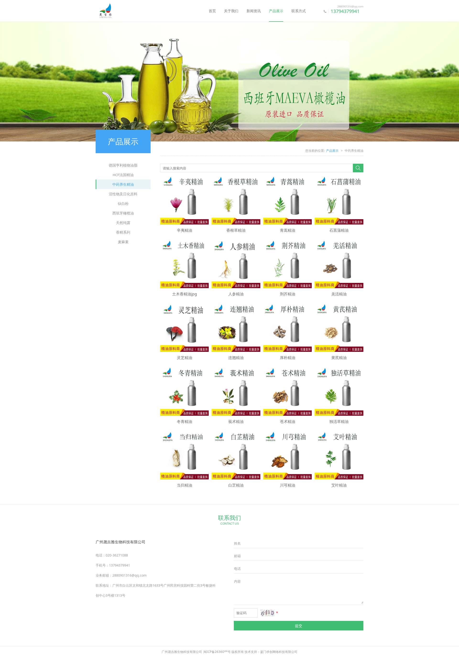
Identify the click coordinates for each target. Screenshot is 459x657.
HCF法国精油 (123, 174)
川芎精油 (287, 485)
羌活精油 (339, 294)
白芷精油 (236, 485)
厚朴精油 (287, 357)
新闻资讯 (253, 10)
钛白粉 (123, 203)
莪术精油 (236, 421)
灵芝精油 (184, 357)
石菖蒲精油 (339, 230)
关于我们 (231, 10)
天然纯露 (123, 222)
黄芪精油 (339, 357)
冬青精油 (184, 421)
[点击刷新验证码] (267, 613)
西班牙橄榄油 (123, 213)
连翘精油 (236, 357)
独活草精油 (339, 421)
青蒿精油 (287, 230)
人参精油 (236, 294)
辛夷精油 (184, 230)
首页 (212, 10)
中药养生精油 (123, 184)
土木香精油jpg (184, 294)
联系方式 (298, 10)
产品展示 (276, 10)
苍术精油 (287, 421)
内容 (237, 581)
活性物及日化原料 (123, 193)
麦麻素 (123, 241)
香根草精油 (236, 230)
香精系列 (123, 232)
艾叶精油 (339, 485)
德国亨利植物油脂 (123, 165)
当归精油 (184, 485)
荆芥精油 (287, 294)
